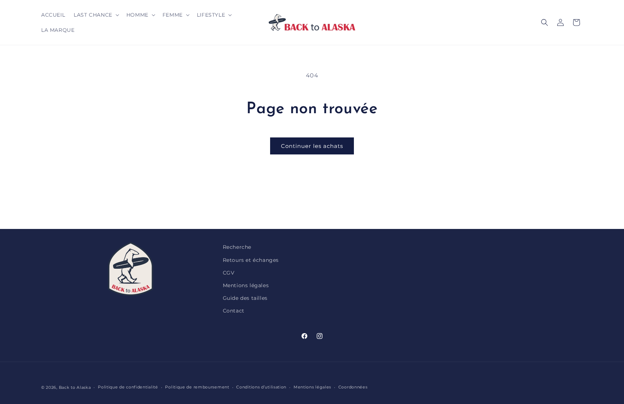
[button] (95, 14)
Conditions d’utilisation (261, 387)
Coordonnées (353, 387)
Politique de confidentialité (128, 387)
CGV (229, 272)
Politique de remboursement (197, 387)
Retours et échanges (251, 260)
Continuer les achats (312, 146)
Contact (233, 310)
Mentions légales (246, 285)
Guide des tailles (245, 298)
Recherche (237, 247)
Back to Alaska (75, 387)
